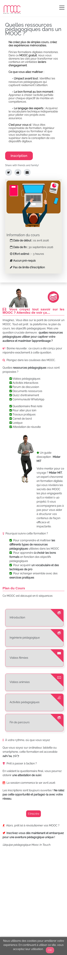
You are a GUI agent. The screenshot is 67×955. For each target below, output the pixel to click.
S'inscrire (33, 813)
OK (50, 950)
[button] (61, 7)
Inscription (19, 156)
